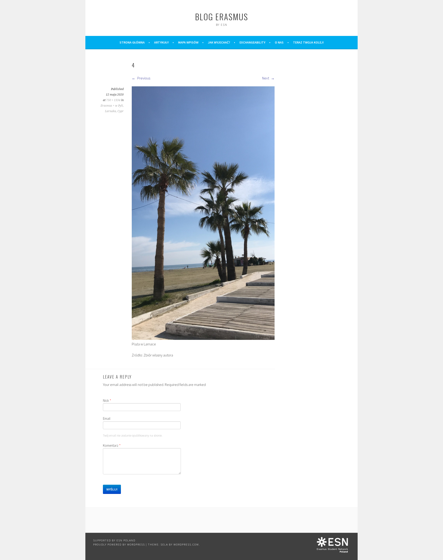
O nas (279, 42)
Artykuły (161, 42)
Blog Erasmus (221, 16)
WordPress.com (186, 544)
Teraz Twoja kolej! (308, 42)
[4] (203, 338)
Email (106, 418)
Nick (107, 400)
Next (266, 78)
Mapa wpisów (188, 42)
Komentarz (112, 445)
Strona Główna (132, 42)
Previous (143, 78)
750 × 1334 (113, 100)
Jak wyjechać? (219, 42)
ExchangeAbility (252, 42)
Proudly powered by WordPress (119, 544)
